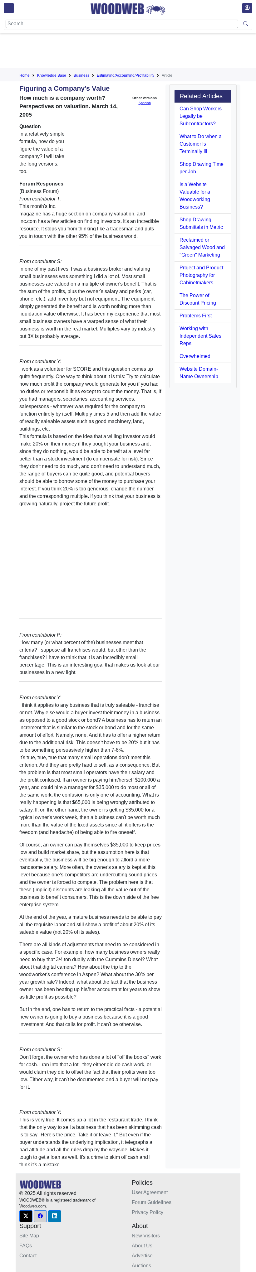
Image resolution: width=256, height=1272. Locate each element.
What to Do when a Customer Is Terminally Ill (201, 144)
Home (24, 75)
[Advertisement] (133, 52)
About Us (142, 1245)
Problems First (196, 315)
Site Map (29, 1235)
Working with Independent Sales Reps (200, 336)
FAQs (25, 1245)
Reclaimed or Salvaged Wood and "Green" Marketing (202, 247)
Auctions (141, 1265)
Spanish (145, 103)
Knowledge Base (51, 75)
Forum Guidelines (151, 1202)
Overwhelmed (195, 356)
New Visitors (146, 1235)
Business (81, 75)
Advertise (142, 1255)
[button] (25, 1216)
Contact (28, 1255)
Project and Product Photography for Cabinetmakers (201, 275)
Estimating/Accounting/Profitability (125, 75)
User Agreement (150, 1192)
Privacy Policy (147, 1212)
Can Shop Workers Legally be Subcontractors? (201, 116)
